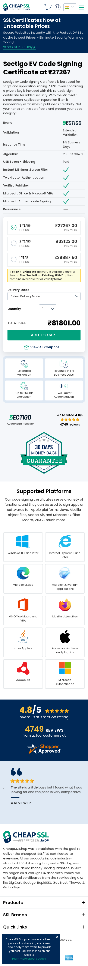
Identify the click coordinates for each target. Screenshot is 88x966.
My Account (57, 7)
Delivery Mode (18, 290)
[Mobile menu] (81, 7)
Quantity (14, 309)
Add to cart (44, 335)
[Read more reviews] (44, 752)
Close (57, 937)
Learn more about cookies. (29, 958)
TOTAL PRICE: (16, 323)
